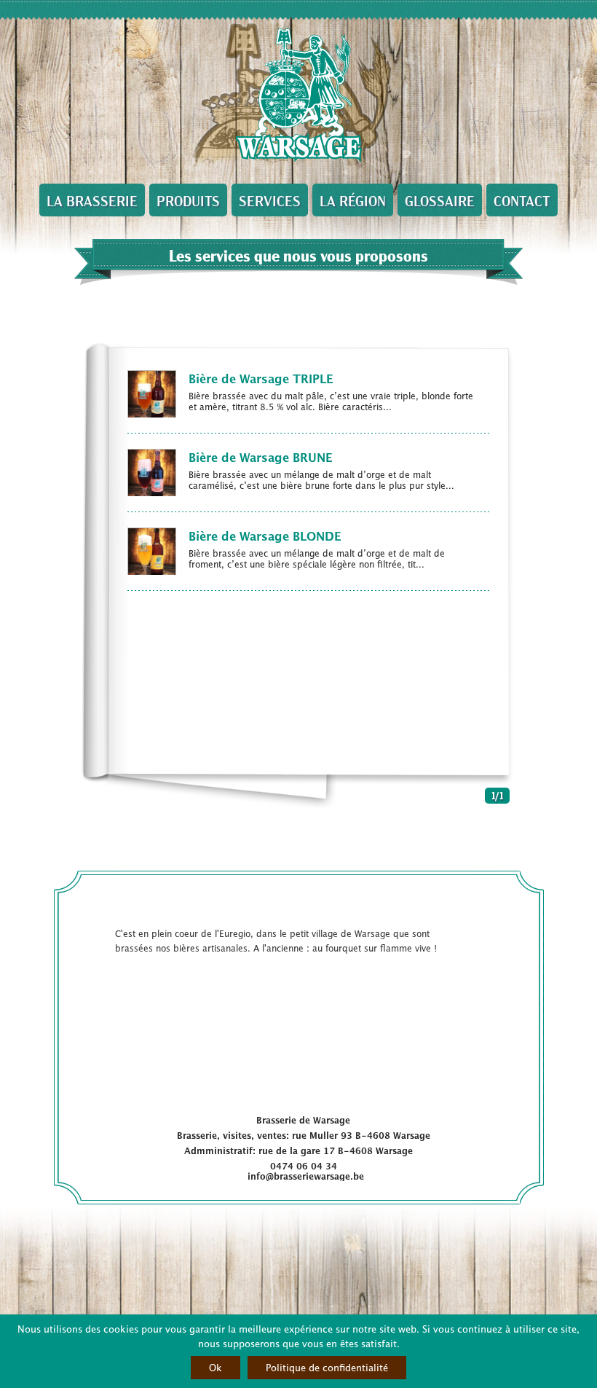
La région (353, 200)
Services (270, 200)
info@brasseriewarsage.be (306, 1176)
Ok (215, 1367)
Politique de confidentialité (327, 1367)
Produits (188, 200)
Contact (522, 200)
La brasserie (92, 200)
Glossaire (440, 200)
